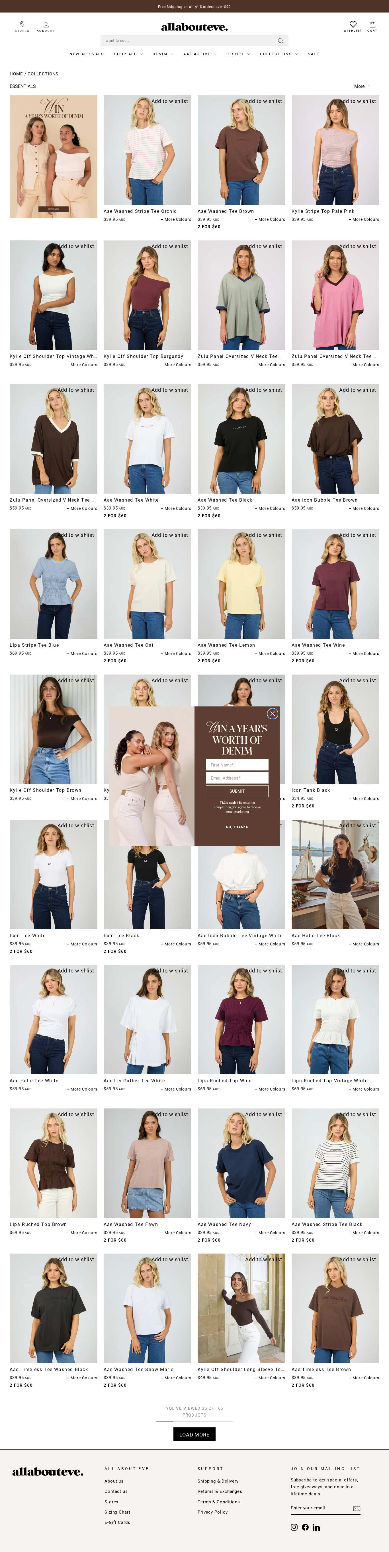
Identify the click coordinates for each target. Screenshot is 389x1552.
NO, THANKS (237, 827)
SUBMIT (237, 791)
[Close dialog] (273, 714)
